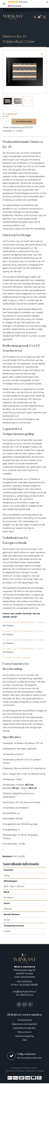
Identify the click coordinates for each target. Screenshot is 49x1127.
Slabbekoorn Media (34, 1071)
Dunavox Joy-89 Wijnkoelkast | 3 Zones (23, 622)
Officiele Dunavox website (16, 657)
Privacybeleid (25, 1020)
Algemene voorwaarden (24, 1024)
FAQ (24, 1040)
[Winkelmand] (39, 17)
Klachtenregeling (24, 1036)
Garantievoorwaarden (24, 1028)
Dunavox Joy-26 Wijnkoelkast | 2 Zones (23, 648)
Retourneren (24, 1032)
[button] (42, 54)
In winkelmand (24, 121)
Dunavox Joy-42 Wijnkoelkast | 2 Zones (23, 640)
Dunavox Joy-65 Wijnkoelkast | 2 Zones (23, 631)
